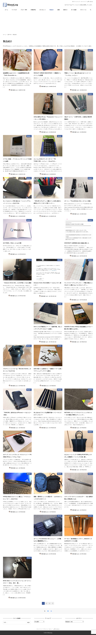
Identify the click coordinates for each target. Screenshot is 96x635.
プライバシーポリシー (48, 629)
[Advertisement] (48, 22)
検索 (28, 622)
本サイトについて (76, 1)
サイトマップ (84, 1)
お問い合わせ (90, 1)
